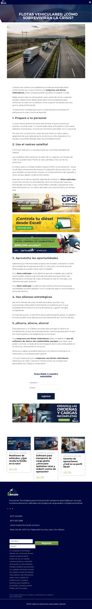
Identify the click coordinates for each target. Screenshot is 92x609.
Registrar (46, 543)
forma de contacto (31, 525)
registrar (46, 396)
